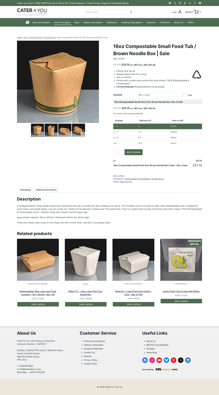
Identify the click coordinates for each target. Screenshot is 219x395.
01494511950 (26, 366)
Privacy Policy (91, 360)
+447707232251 (37, 372)
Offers (191, 22)
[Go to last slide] (32, 130)
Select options (38, 304)
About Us (150, 341)
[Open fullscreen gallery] (96, 120)
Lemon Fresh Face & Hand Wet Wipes (181, 291)
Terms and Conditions (94, 341)
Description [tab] (25, 190)
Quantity (117, 94)
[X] (175, 3)
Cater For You (126, 182)
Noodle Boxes (157, 179)
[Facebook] (170, 3)
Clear (190, 95)
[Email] (200, 3)
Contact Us (89, 352)
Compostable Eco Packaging (137, 179)
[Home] (27, 22)
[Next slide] (83, 130)
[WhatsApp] (190, 3)
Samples (150, 348)
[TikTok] (185, 3)
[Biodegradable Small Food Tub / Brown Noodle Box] (58, 82)
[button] (37, 130)
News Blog (151, 352)
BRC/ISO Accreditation (157, 345)
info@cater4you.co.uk (30, 369)
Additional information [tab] (46, 190)
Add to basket (133, 152)
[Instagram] (180, 3)
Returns (87, 356)
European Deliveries (93, 348)
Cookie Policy (90, 363)
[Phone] (195, 3)
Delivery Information (93, 345)
